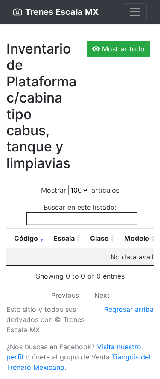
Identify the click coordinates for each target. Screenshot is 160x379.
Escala (64, 238)
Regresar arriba (129, 309)
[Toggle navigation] (135, 11)
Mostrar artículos (80, 190)
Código (26, 238)
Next (102, 295)
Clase (99, 238)
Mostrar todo (122, 49)
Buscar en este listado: (80, 207)
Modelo (136, 238)
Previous (65, 295)
